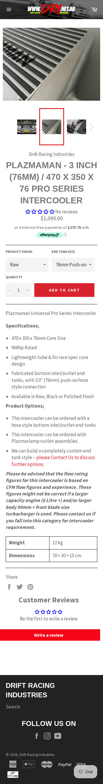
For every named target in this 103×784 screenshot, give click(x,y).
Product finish (19, 251)
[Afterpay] (13, 774)
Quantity (14, 277)
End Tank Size (63, 251)
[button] (39, 212)
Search (13, 707)
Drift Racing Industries (37, 754)
